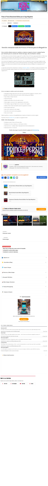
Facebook (15, 26)
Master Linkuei (26, 67)
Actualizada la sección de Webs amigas (10, 250)
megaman (5, 220)
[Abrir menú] (45, 2)
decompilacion (21, 220)
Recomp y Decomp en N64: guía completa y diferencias (25, 223)
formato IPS (11, 117)
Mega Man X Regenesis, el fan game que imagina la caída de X (10, 223)
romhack (16, 23)
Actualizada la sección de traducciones (10, 252)
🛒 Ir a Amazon (41, 209)
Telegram (28, 26)
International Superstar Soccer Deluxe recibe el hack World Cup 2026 (39, 223)
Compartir (5, 26)
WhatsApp (22, 26)
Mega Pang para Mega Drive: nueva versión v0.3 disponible (14, 248)
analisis (9, 23)
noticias (35, 220)
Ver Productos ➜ (24, 319)
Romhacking (36, 130)
